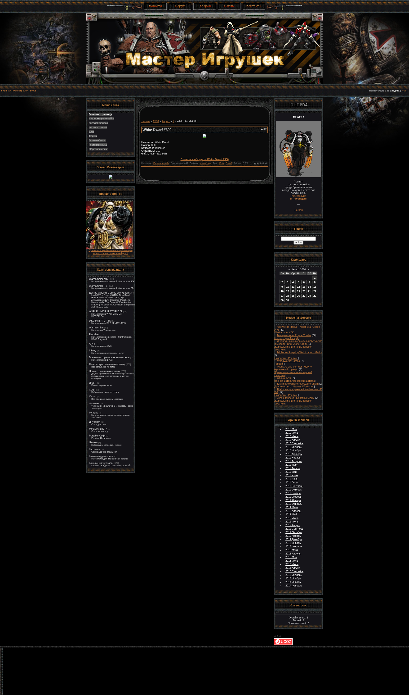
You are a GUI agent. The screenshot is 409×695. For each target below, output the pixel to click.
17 (287, 291)
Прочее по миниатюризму (104, 371)
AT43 (92, 343)
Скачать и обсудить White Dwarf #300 (205, 159)
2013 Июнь (291, 560)
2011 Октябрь (293, 489)
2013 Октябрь (293, 574)
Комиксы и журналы (101, 463)
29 (314, 295)
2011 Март (291, 464)
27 (303, 295)
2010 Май (291, 429)
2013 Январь (293, 542)
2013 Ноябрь (293, 578)
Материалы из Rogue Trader (294, 335)
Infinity (92, 350)
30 (282, 300)
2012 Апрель (293, 510)
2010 (156, 121)
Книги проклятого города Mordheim (298, 383)
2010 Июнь (291, 432)
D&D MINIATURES (100, 320)
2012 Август (292, 525)
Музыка (93, 412)
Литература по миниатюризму (107, 364)
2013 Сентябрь (294, 571)
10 (287, 286)
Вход (33, 90)
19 (298, 291)
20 (303, 291)
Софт (92, 389)
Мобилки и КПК (98, 428)
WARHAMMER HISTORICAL (106, 311)
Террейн (279, 363)
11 (293, 286)
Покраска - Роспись (286, 358)
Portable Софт (97, 435)
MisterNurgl (205, 163)
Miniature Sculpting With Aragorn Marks (299, 352)
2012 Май (291, 514)
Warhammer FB (98, 285)
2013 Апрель (293, 553)
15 (314, 286)
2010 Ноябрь (293, 450)
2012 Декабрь (293, 539)
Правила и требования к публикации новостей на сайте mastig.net (111, 251)
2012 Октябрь (293, 532)
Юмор (92, 396)
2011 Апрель (292, 468)
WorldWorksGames (288, 360)
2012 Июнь (291, 518)
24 (287, 295)
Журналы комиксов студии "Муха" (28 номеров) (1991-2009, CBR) (298, 342)
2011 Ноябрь (293, 493)
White (221, 163)
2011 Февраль (293, 461)
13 (303, 286)
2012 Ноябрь (293, 535)
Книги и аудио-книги (101, 456)
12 (298, 286)
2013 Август (292, 567)
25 (293, 295)
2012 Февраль (293, 503)
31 (287, 300)
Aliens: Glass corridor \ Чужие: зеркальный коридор (293, 368)
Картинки (94, 449)
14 (309, 286)
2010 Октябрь (293, 446)
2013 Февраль (293, 546)
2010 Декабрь (293, 454)
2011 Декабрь (293, 496)
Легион (298, 210)
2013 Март (291, 550)
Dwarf (229, 163)
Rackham (94, 334)
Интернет (94, 421)
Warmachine (96, 327)
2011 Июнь (291, 475)
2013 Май (291, 557)
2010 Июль (291, 436)
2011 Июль (291, 478)
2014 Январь (293, 582)
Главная (6, 90)
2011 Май (291, 471)
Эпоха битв (284, 378)
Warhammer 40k (98, 278)
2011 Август (292, 482)
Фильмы (94, 403)
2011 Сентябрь (294, 486)
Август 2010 (298, 269)
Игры (92, 382)
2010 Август (292, 439)
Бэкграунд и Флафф (286, 338)
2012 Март (291, 507)
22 (314, 291)
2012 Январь (293, 500)
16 (282, 291)
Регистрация (20, 90)
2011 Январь (293, 457)
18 (293, 291)
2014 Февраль (293, 585)
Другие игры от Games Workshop (109, 292)
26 (298, 295)
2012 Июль (291, 521)
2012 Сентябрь (294, 528)
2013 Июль (291, 564)
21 (309, 291)
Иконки (93, 442)
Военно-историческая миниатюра (109, 357)
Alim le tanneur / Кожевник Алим (296, 397)
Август (166, 121)
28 (309, 295)
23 (282, 295)
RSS (404, 90)
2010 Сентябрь (294, 443)
